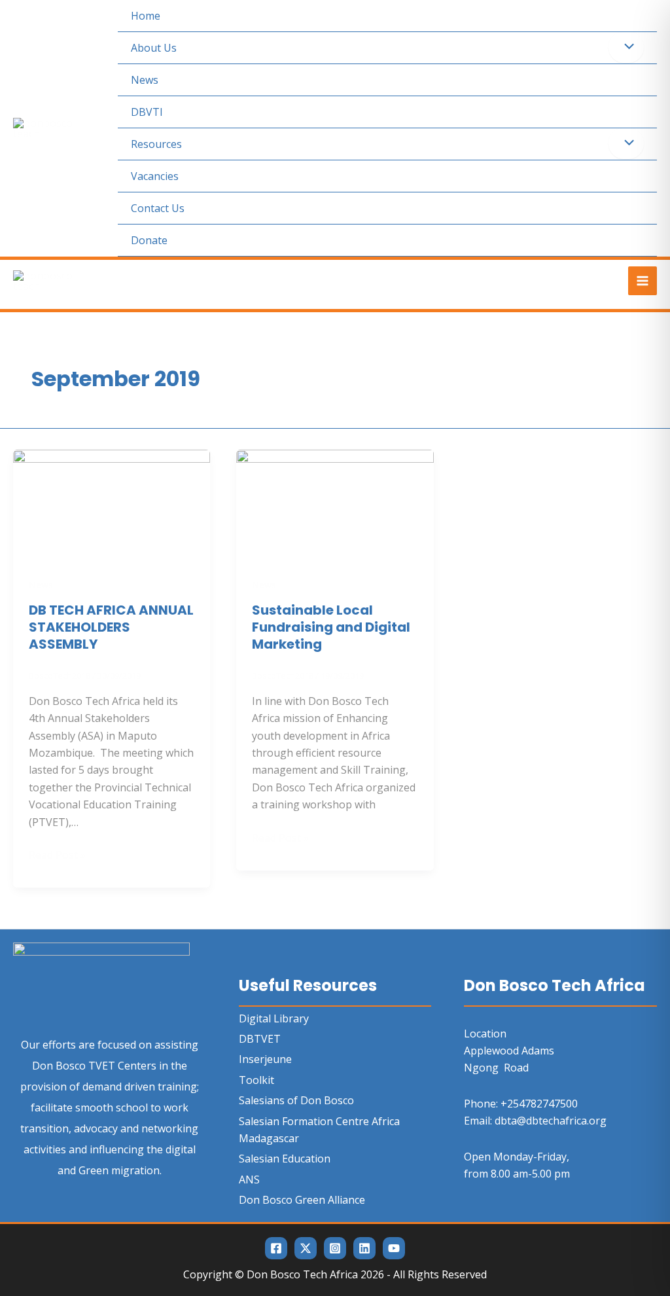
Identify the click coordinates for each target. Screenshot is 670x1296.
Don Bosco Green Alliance (302, 1200)
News (144, 80)
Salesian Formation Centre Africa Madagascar (319, 1129)
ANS (249, 1179)
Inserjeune (265, 1059)
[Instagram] (335, 1248)
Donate (149, 240)
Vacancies (155, 176)
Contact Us (158, 208)
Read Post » (57, 854)
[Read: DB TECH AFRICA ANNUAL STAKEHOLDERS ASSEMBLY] (111, 504)
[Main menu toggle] (642, 280)
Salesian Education (284, 1158)
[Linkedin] (364, 1248)
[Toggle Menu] (626, 47)
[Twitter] (305, 1248)
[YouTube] (394, 1248)
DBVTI (147, 112)
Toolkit (256, 1080)
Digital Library (274, 1018)
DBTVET (260, 1039)
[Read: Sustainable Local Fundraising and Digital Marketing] (334, 504)
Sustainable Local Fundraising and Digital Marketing (331, 627)
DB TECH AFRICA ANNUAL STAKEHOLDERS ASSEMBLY (111, 627)
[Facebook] (276, 1248)
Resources (156, 144)
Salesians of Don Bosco (296, 1100)
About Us (154, 48)
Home (145, 16)
